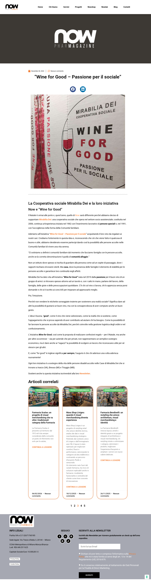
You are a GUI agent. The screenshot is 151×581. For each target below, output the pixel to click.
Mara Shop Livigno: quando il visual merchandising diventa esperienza (77, 416)
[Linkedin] (71, 536)
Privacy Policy (14, 559)
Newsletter (85, 373)
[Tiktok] (68, 541)
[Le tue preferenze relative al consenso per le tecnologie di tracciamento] (147, 577)
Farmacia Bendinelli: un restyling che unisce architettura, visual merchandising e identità (112, 417)
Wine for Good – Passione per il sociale (68, 234)
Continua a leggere (42, 447)
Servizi (66, 7)
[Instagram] (65, 536)
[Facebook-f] (59, 536)
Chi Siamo (53, 7)
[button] (73, 89)
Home (40, 7)
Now (77, 215)
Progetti (78, 7)
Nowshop (92, 7)
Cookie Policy (14, 564)
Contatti (126, 7)
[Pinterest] (62, 541)
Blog (115, 7)
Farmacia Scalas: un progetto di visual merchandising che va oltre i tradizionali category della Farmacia (43, 417)
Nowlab (104, 7)
